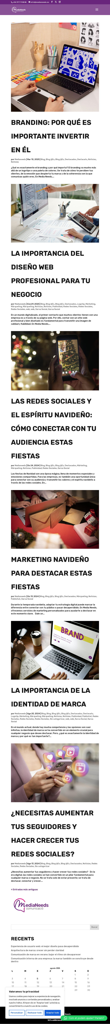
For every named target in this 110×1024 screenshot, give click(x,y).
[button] (84, 1018)
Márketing (90, 304)
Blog (43, 159)
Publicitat (15, 599)
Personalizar (17, 1013)
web (28, 309)
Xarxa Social (41, 309)
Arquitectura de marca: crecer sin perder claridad (37, 950)
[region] (34, 1003)
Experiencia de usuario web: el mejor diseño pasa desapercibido (45, 946)
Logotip (81, 304)
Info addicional (55, 1020)
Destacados (70, 159)
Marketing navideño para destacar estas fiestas (51, 573)
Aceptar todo (52, 1013)
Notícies (15, 162)
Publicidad (57, 306)
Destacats (82, 159)
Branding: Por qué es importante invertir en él (51, 136)
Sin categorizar (57, 719)
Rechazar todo (35, 1013)
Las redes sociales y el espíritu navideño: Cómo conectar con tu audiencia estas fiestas (53, 428)
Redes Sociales (70, 306)
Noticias (92, 159)
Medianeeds (20, 159)
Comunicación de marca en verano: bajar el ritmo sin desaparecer (46, 954)
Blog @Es (50, 159)
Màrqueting (16, 306)
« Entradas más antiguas (24, 889)
